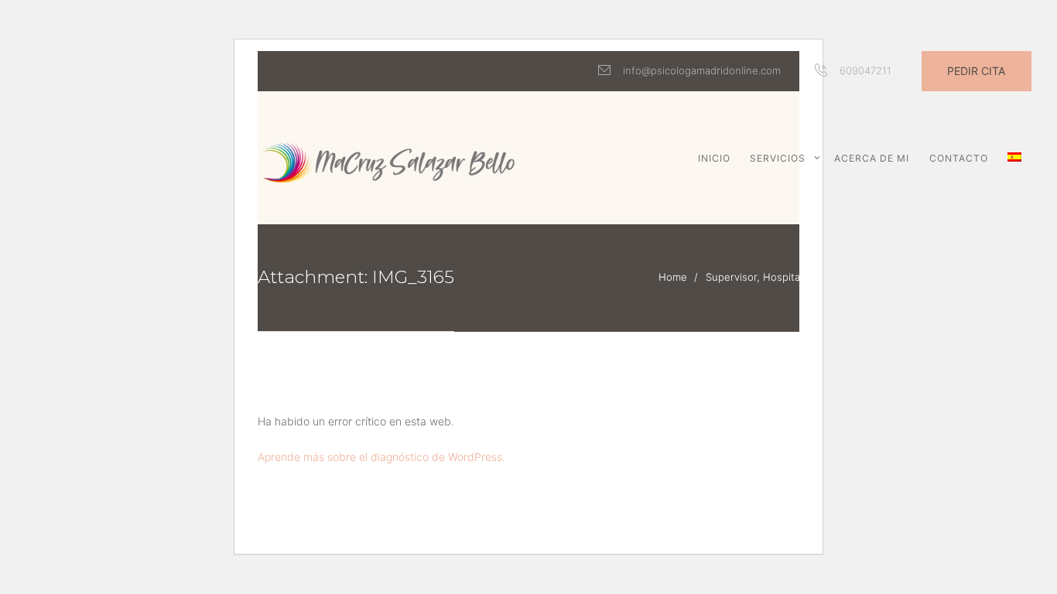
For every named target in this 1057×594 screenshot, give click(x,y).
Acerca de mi (871, 158)
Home (672, 277)
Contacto (958, 158)
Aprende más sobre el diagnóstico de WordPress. (381, 456)
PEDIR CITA (976, 70)
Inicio (714, 158)
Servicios (778, 158)
